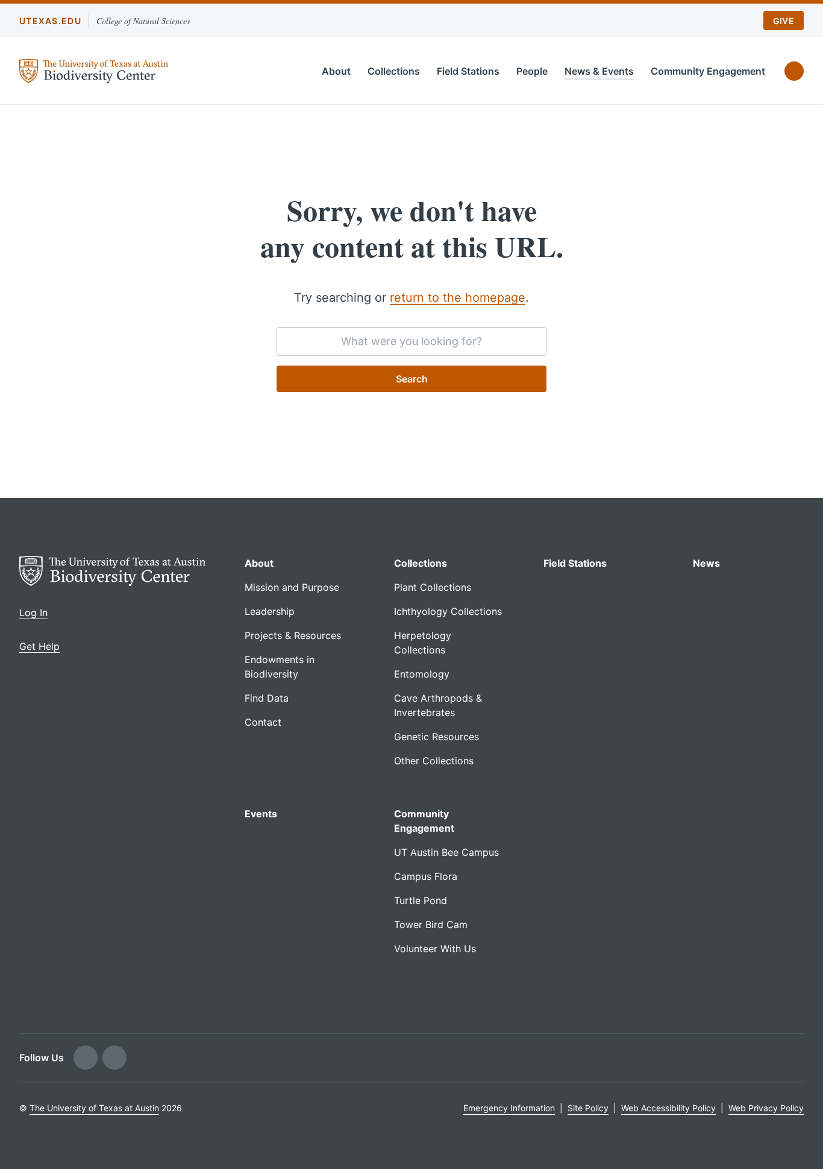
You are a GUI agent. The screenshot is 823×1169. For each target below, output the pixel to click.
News (706, 563)
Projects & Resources (293, 635)
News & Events (599, 71)
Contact (263, 722)
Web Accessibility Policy (668, 1108)
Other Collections (434, 761)
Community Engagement (708, 71)
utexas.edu (50, 21)
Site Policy (588, 1108)
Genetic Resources (436, 737)
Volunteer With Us (435, 949)
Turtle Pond (420, 900)
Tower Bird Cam (431, 924)
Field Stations (468, 71)
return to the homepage (457, 297)
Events (261, 814)
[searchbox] (411, 341)
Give (783, 21)
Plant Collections (432, 587)
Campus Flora (425, 876)
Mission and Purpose (292, 587)
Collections (394, 71)
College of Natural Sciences (143, 20)
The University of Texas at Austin (94, 1108)
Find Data (267, 698)
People (532, 71)
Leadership (270, 611)
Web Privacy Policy (766, 1108)
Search (412, 379)
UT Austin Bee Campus (446, 852)
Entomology (421, 674)
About (336, 71)
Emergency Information (509, 1108)
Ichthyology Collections (448, 611)
